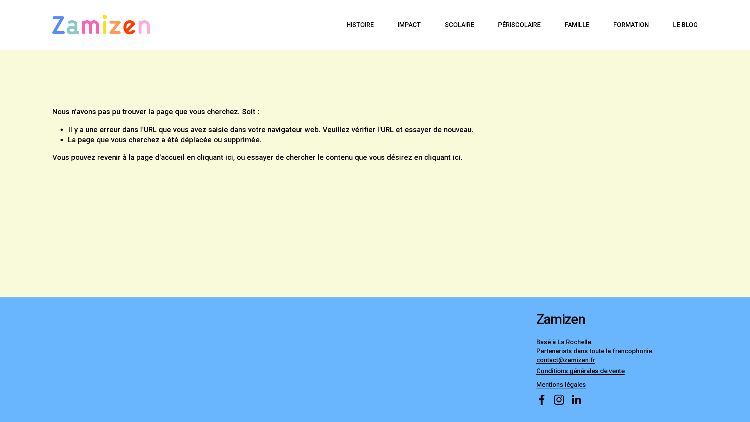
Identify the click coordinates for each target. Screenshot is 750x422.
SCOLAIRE (459, 25)
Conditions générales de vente (580, 371)
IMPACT (409, 25)
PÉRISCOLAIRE (519, 25)
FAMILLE (577, 25)
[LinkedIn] (576, 399)
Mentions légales (561, 384)
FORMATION (631, 25)
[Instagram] (559, 399)
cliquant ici (215, 157)
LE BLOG (685, 25)
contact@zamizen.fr (565, 360)
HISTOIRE (360, 25)
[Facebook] (541, 399)
